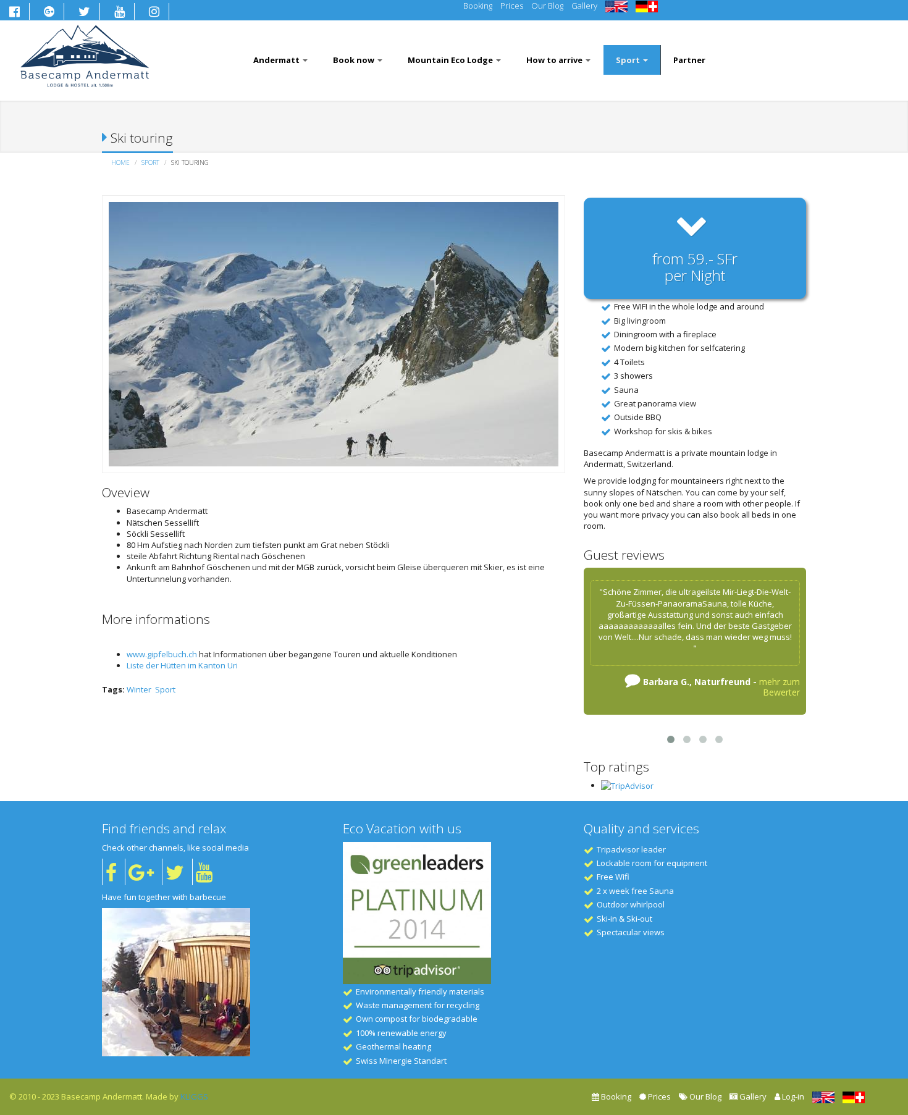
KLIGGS (194, 1096)
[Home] (85, 53)
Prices (511, 5)
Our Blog (547, 5)
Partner (689, 59)
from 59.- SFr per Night (695, 266)
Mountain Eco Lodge (451, 59)
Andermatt (277, 59)
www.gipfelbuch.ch (162, 654)
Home (120, 162)
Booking (477, 5)
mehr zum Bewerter (779, 687)
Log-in (792, 1096)
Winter (139, 689)
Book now (354, 59)
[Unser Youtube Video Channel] (202, 872)
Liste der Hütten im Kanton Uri (182, 665)
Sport (629, 59)
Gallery (584, 5)
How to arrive (555, 59)
